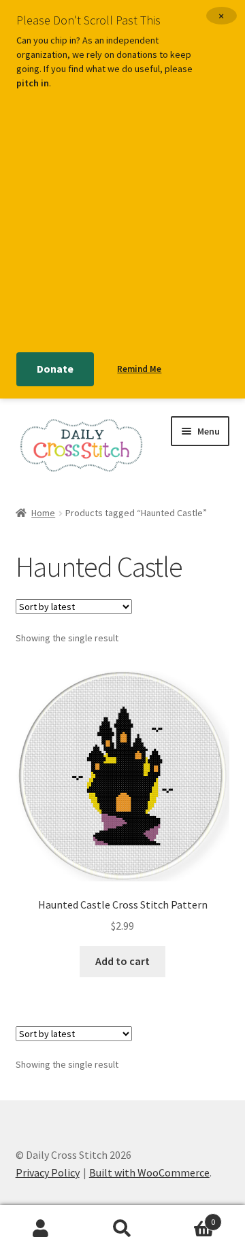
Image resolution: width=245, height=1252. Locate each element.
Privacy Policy (48, 1172)
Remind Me (139, 369)
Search (122, 1229)
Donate (55, 368)
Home (43, 513)
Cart (189, 1217)
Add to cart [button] (122, 961)
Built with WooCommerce (149, 1172)
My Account (41, 1229)
